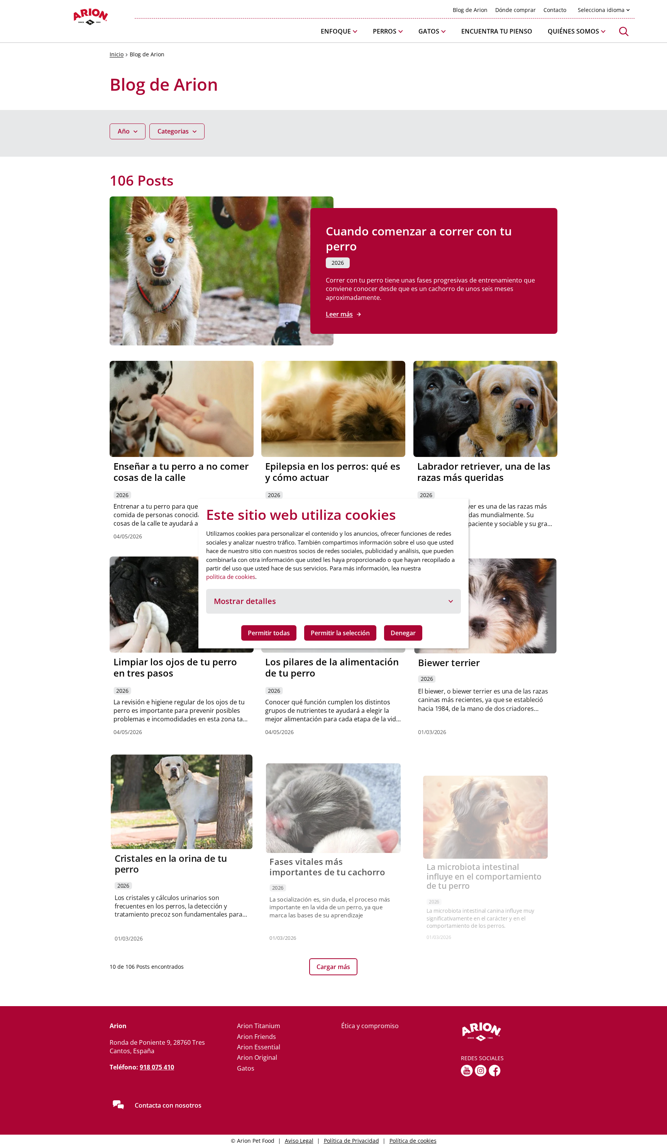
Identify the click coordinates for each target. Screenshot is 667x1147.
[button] (339, 31)
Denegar (403, 633)
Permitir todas (269, 633)
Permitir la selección (340, 633)
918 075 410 (157, 1067)
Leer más (339, 314)
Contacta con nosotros (168, 1105)
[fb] (495, 1070)
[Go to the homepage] (509, 1032)
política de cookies (230, 576)
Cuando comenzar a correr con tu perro (419, 238)
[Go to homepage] (71, 18)
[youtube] (467, 1070)
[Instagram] (481, 1070)
